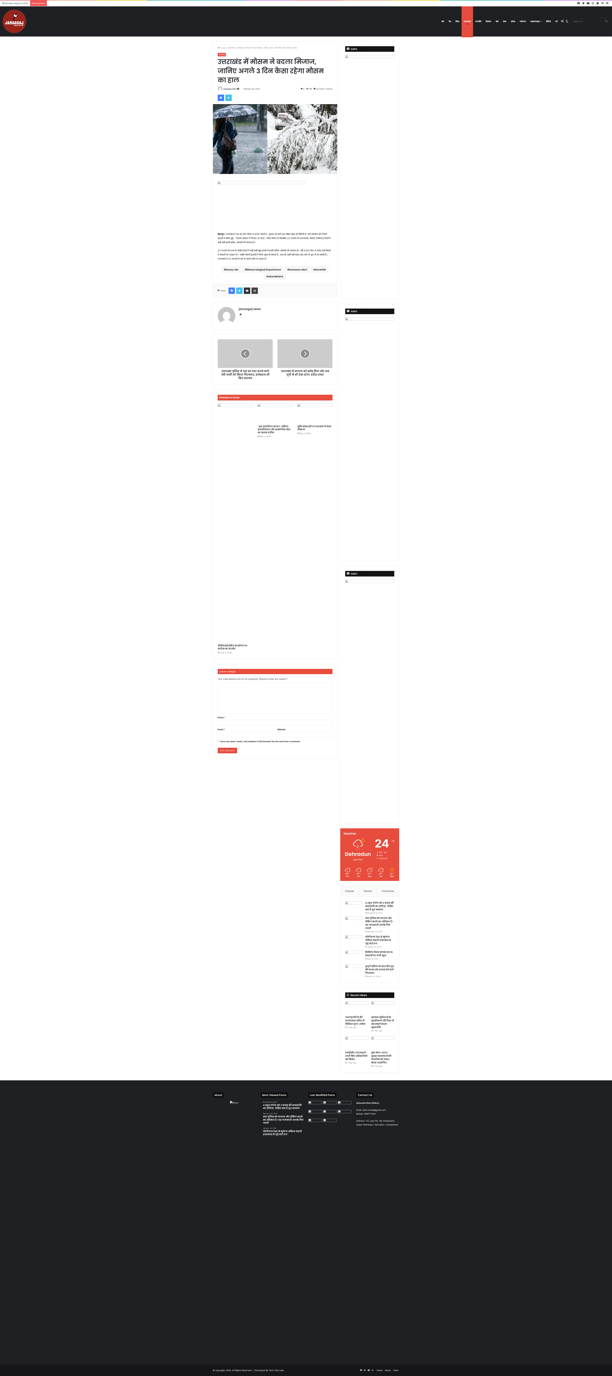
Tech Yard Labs (276, 1370)
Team (395, 1370)
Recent (368, 891)
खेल (497, 21)
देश (450, 21)
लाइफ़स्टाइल (535, 21)
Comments (388, 891)
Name (221, 717)
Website (281, 729)
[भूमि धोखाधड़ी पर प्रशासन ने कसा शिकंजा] (314, 413)
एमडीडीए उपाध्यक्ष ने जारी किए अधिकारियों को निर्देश (356, 1056)
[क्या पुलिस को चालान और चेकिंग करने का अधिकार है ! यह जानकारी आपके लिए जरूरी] (354, 923)
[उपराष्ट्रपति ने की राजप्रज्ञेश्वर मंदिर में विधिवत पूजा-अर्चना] (356, 1007)
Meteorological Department (263, 269)
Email (221, 729)
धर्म (556, 21)
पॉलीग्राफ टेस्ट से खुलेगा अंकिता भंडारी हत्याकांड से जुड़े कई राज (378, 940)
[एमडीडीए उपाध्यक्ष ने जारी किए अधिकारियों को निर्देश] (356, 1042)
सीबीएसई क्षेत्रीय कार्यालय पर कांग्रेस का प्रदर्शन (232, 647)
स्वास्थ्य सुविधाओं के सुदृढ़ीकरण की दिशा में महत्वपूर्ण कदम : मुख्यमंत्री (382, 1022)
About (388, 1370)
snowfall (320, 269)
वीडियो (548, 21)
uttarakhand (275, 276)
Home (223, 48)
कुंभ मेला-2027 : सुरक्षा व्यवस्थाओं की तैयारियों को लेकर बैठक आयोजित (381, 1057)
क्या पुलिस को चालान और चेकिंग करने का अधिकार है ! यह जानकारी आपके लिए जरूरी (379, 923)
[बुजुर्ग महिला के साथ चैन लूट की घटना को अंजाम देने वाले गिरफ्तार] (354, 971)
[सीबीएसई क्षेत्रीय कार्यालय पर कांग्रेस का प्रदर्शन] (235, 523)
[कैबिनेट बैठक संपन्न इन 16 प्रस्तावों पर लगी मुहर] (354, 956)
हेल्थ (504, 21)
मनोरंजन (523, 21)
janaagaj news (230, 89)
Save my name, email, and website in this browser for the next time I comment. (260, 741)
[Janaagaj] (14, 21)
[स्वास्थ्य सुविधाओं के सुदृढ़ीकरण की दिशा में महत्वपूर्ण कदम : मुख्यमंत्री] (382, 1007)
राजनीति (478, 21)
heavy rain (232, 269)
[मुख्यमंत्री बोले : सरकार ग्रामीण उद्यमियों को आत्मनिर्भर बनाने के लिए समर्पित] (315, 1105)
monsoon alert (298, 269)
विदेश (457, 21)
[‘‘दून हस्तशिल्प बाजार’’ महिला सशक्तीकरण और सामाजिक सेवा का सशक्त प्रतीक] (275, 413)
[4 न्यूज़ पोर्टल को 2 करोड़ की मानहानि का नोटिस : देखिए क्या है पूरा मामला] (354, 907)
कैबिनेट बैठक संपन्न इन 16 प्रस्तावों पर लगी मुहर (379, 954)
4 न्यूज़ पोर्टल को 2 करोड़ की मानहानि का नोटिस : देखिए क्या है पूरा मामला (379, 906)
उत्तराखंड (467, 21)
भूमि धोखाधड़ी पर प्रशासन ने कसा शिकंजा (314, 428)
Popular (349, 891)
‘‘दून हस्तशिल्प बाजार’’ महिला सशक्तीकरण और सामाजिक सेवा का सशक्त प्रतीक (274, 429)
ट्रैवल (513, 21)
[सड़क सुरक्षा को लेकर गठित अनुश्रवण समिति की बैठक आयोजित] (330, 1122)
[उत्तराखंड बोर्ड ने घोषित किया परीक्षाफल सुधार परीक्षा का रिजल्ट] (344, 1114)
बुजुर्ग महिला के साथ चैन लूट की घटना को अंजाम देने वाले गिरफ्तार (379, 970)
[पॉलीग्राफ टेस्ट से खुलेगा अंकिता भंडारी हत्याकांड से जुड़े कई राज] (354, 941)
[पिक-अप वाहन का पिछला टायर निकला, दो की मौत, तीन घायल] (315, 1238)
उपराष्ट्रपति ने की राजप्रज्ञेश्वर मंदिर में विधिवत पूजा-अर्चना (355, 1021)
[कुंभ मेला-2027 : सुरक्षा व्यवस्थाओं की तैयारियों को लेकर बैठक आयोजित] (382, 1042)
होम (443, 21)
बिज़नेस (488, 21)
